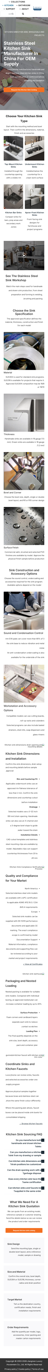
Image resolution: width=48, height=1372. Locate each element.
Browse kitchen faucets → (30, 1123)
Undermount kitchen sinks (34, 165)
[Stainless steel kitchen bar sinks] (13, 185)
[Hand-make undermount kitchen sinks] (34, 137)
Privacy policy (11, 1369)
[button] (23, 14)
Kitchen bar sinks (13, 212)
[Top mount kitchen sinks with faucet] (13, 137)
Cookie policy (24, 1369)
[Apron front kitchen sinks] (34, 185)
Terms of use (38, 1369)
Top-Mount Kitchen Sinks (13, 165)
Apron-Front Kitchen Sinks (34, 213)
